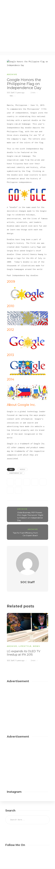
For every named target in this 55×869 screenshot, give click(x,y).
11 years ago (19, 92)
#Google (22, 469)
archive (12, 74)
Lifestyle (25, 646)
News (36, 646)
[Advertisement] (31, 29)
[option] (27, 637)
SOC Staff (11, 92)
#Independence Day (15, 473)
